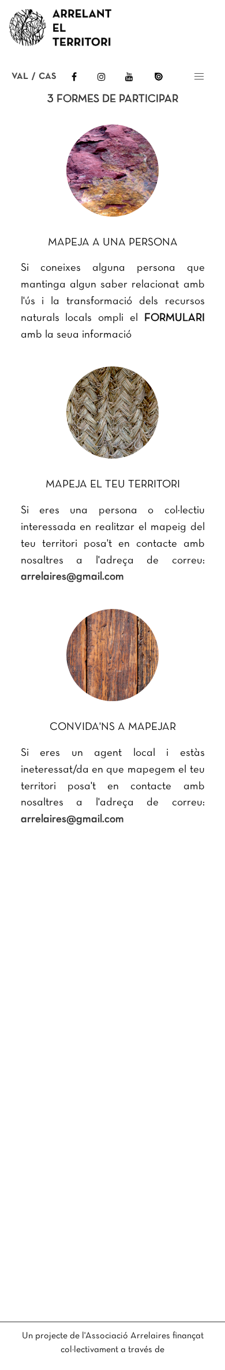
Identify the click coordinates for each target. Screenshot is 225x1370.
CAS (48, 77)
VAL (20, 77)
